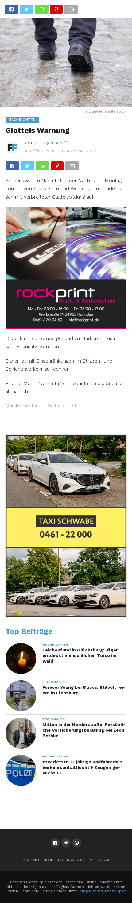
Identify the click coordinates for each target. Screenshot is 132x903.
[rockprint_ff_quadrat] (66, 326)
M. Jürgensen (47, 142)
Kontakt (31, 860)
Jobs (48, 860)
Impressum (99, 860)
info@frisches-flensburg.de (102, 891)
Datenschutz (71, 860)
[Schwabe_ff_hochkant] (66, 615)
